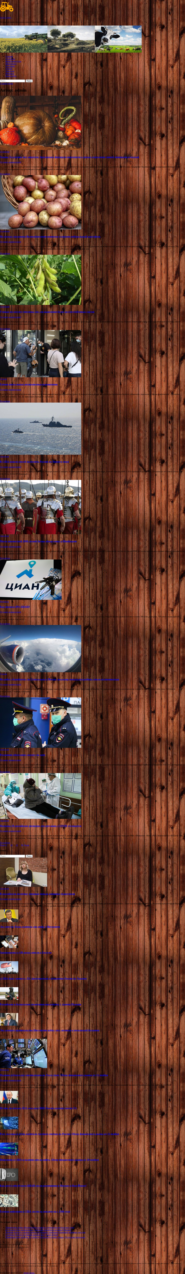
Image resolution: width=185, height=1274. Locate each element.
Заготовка (10, 66)
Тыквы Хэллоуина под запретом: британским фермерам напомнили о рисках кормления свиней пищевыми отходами (69, 157)
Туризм (8, 69)
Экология (9, 71)
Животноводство (13, 61)
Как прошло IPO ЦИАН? (15, 606)
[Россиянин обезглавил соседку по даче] (92, 722)
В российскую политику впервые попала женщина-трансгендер (37, 893)
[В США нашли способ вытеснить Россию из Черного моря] (92, 429)
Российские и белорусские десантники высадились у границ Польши (40, 1004)
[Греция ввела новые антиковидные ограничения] (92, 354)
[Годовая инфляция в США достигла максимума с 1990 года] (9, 1206)
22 (17, 845)
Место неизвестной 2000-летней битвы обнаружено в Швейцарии (38, 541)
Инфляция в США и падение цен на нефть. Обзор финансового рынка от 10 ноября (49, 1159)
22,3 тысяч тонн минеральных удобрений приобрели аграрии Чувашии (38, 1230)
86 (22, 845)
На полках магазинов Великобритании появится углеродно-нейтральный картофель (50, 236)
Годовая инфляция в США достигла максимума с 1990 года (35, 1211)
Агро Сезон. (5, 17)
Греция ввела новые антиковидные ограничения (29, 384)
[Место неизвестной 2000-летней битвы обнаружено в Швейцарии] (92, 507)
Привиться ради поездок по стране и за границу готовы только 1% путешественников (45, 1237)
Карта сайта (10, 76)
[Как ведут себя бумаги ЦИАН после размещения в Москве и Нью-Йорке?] (9, 1180)
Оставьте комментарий (10, 162)
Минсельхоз (11, 64)
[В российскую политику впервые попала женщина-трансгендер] (23, 886)
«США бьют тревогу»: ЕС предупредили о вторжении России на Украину (43, 978)
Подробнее (5, 174)
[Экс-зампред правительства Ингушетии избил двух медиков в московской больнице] (9, 1025)
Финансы (9, 73)
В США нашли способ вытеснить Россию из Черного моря (34, 461)
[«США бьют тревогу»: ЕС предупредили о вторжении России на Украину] (9, 973)
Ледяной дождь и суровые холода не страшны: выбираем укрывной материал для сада (45, 1232)
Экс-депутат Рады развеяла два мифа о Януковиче (30, 926)
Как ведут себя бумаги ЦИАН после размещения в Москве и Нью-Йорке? (43, 1185)
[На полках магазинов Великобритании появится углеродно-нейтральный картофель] (92, 202)
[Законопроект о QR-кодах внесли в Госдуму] (9, 947)
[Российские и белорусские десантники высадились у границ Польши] (9, 999)
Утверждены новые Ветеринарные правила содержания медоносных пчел (39, 1227)
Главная (9, 56)
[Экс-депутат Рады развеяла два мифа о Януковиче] (9, 921)
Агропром (10, 59)
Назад (2, 845)
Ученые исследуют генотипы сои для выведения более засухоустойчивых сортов (47, 311)
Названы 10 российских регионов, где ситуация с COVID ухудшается (40, 825)
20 (11, 845)
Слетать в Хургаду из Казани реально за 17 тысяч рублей (31, 1235)
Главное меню (6, 83)
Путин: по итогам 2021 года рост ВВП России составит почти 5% (38, 1108)
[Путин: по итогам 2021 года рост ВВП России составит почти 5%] (9, 1103)
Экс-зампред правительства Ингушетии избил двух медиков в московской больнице (49, 1030)
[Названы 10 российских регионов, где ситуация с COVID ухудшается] (92, 796)
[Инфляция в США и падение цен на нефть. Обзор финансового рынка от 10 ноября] (9, 1154)
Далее (26, 845)
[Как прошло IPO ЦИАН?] (92, 579)
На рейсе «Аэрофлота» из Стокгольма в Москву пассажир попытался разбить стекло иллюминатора (59, 679)
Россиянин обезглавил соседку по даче (22, 754)
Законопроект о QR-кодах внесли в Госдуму (26, 952)
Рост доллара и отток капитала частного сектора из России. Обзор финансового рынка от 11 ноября (59, 1133)
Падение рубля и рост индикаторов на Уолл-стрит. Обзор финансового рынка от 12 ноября (54, 1075)
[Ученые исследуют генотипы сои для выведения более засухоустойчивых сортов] (92, 280)
